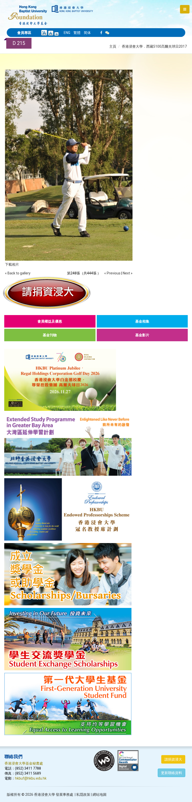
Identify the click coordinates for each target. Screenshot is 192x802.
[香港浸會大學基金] (27, 12)
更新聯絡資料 (171, 773)
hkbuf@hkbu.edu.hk (30, 778)
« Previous (112, 273)
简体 (87, 33)
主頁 (112, 46)
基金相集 (142, 321)
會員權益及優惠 (50, 321)
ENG (67, 33)
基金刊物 (50, 335)
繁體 (77, 33)
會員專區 (24, 33)
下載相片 (12, 264)
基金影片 (142, 335)
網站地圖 (99, 795)
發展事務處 (64, 795)
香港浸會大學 (44, 795)
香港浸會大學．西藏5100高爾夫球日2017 (154, 46)
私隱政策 (83, 795)
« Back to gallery (17, 273)
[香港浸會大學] (72, 9)
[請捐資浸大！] (96, 292)
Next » (127, 273)
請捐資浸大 (173, 759)
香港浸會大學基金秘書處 (23, 763)
